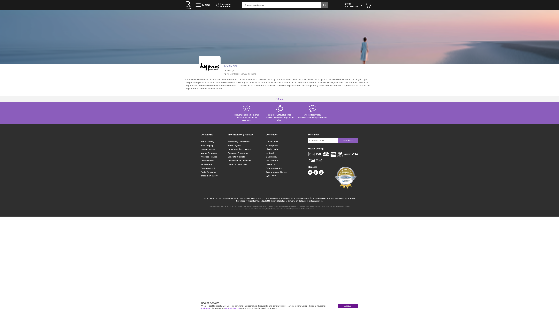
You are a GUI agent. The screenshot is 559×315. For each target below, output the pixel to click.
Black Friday (271, 157)
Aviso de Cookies (232, 308)
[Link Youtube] (321, 172)
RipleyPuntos (272, 141)
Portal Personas (208, 172)
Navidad (270, 153)
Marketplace (272, 145)
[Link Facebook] (315, 172)
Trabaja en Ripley (209, 176)
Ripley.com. (206, 308)
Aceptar (347, 306)
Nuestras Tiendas (209, 157)
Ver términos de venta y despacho (241, 74)
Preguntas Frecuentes (238, 153)
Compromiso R (208, 168)
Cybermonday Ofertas (276, 172)
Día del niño (271, 164)
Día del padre (272, 149)
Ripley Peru (206, 164)
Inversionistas (207, 160)
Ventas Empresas (209, 153)
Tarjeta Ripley (207, 141)
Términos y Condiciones (239, 141)
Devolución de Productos (239, 160)
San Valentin (272, 160)
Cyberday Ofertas (274, 168)
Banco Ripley (207, 145)
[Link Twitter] (310, 172)
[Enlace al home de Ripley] (189, 5)
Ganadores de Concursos (239, 149)
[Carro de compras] (368, 5)
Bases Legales (234, 145)
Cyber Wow (271, 176)
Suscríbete (348, 140)
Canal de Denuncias (237, 164)
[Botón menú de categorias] (198, 5)
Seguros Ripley (208, 149)
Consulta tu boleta (236, 157)
